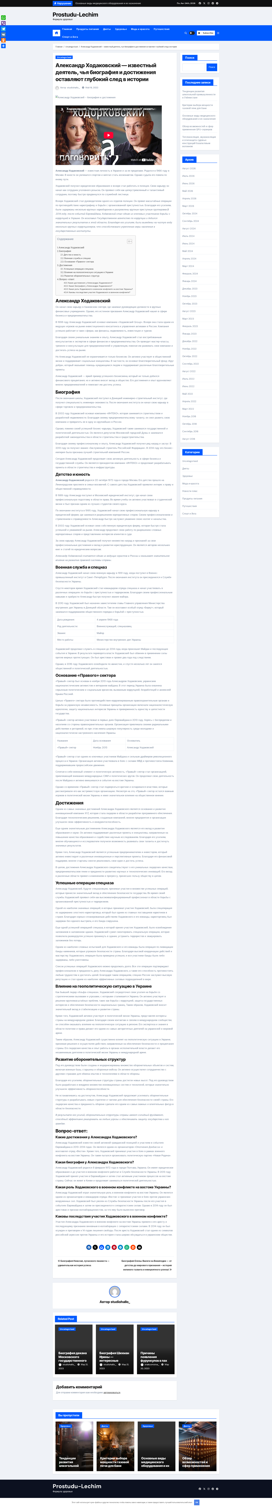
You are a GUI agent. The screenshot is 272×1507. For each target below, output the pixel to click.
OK (197, 1502)
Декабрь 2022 (189, 341)
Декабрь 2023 (189, 288)
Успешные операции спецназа (78, 268)
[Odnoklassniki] (3, 40)
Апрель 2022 (189, 401)
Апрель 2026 (189, 198)
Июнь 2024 (188, 243)
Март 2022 (188, 408)
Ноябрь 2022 (189, 348)
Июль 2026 (188, 176)
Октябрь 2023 (189, 303)
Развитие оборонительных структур (81, 275)
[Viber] (3, 23)
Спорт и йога (70, 36)
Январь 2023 (189, 333)
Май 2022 (187, 393)
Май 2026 (187, 191)
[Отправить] (3, 46)
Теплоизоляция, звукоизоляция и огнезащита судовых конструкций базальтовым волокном (199, 142)
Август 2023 (189, 311)
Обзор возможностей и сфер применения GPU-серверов (197, 128)
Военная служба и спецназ (77, 258)
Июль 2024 (188, 236)
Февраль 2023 (190, 326)
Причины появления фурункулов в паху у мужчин (156, 1358)
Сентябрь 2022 (190, 363)
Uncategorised (64, 57)
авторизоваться (112, 1392)
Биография (65, 251)
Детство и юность (72, 254)
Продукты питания (87, 29)
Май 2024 (187, 251)
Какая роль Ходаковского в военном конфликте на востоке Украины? (101, 289)
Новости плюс (189, 491)
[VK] (3, 34)
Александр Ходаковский (71, 247)
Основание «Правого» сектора (79, 261)
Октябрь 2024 (189, 213)
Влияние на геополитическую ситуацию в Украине (88, 272)
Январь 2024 (189, 281)
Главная (67, 29)
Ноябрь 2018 (189, 416)
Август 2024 (189, 228)
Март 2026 (188, 206)
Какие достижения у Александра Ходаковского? (90, 283)
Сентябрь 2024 (190, 221)
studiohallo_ (73, 87)
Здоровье (121, 29)
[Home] (56, 33)
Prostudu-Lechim (75, 14)
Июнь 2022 (188, 386)
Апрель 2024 (189, 258)
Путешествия (162, 29)
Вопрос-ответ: (67, 279)
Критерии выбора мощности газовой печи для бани (197, 107)
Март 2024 (188, 266)
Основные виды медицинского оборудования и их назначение (199, 117)
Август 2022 (189, 371)
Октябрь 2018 (189, 423)
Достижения (65, 265)
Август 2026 (189, 168)
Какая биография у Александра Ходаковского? (90, 286)
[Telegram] (3, 29)
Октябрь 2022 (189, 356)
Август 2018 (188, 438)
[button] (218, 33)
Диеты (107, 29)
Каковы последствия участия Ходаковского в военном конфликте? (99, 292)
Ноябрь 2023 (189, 296)
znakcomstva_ (152, 1364)
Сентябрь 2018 (190, 431)
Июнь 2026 (188, 183)
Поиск (190, 57)
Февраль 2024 (190, 273)
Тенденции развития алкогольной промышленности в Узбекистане (198, 94)
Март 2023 (188, 318)
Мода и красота (140, 29)
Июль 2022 (188, 378)
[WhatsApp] (3, 17)
